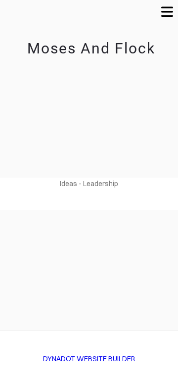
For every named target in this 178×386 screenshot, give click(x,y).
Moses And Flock (89, 48)
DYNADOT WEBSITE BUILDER (89, 358)
